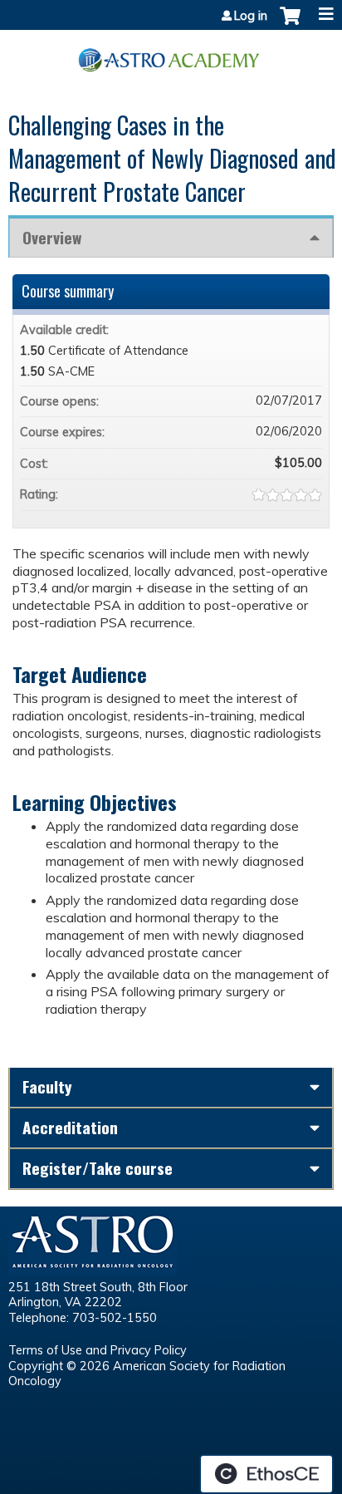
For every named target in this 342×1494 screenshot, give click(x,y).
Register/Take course (97, 1168)
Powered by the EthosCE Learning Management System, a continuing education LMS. (266, 1474)
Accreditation (70, 1127)
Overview (51, 237)
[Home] (171, 54)
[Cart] (290, 24)
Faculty (47, 1086)
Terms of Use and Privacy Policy (97, 1350)
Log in (250, 16)
